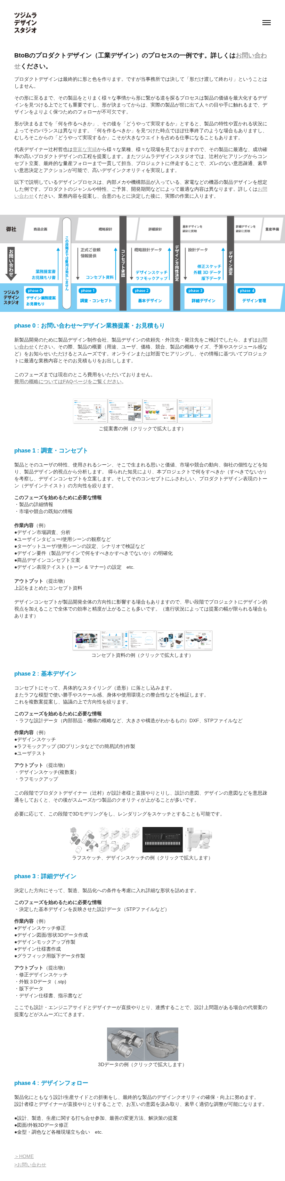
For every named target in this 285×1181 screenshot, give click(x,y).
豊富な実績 (85, 149)
